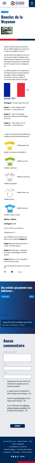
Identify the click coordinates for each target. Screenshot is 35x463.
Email (5, 373)
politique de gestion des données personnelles (18, 406)
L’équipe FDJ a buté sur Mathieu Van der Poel (17, 322)
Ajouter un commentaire (10, 352)
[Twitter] (13, 456)
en (23, 456)
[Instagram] (18, 456)
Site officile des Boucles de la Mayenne (17, 267)
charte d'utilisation (19, 398)
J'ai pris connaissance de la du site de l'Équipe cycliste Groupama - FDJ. (18, 408)
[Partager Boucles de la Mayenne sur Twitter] (14, 272)
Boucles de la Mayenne (12, 19)
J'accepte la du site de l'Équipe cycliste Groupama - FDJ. (18, 399)
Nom (5, 364)
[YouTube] (15, 456)
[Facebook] (11, 456)
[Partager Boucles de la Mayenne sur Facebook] (7, 272)
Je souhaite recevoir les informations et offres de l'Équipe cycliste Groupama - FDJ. (19, 392)
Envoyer (17, 426)
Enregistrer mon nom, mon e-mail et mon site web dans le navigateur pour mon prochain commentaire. (18, 383)
